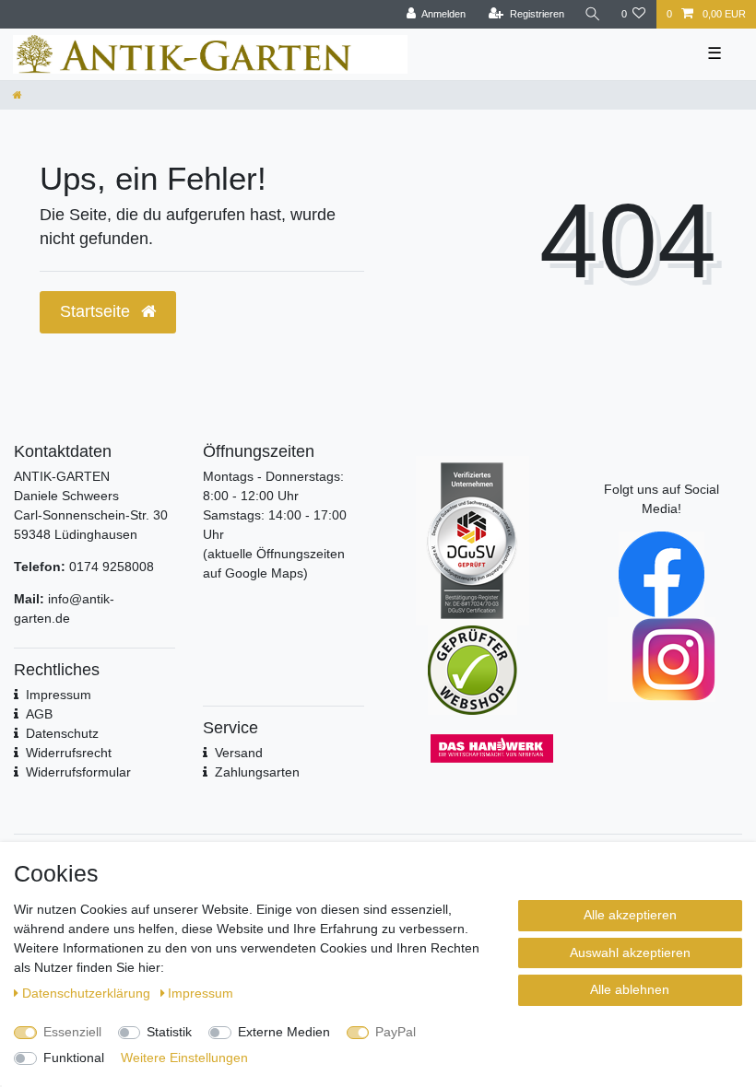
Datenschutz (62, 733)
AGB (39, 714)
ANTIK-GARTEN (62, 476)
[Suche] (592, 14)
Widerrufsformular (78, 772)
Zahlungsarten (257, 772)
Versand (239, 752)
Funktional (73, 1057)
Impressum (200, 993)
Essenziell (72, 1031)
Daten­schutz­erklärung (88, 993)
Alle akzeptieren (630, 914)
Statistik (169, 1031)
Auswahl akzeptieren (630, 952)
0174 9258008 (111, 566)
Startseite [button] (97, 311)
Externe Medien (284, 1031)
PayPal (395, 1031)
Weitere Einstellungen (184, 1057)
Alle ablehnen (629, 989)
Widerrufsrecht (69, 752)
